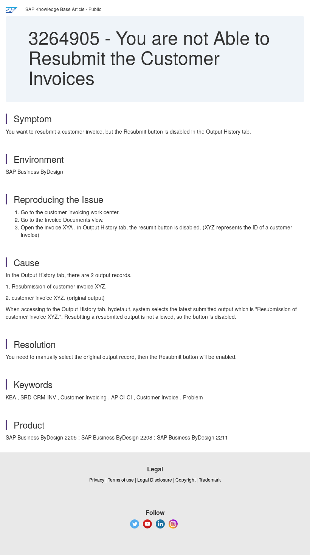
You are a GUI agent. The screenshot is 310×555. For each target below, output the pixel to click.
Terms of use (121, 479)
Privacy (96, 479)
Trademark (210, 479)
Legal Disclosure (154, 479)
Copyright (185, 479)
